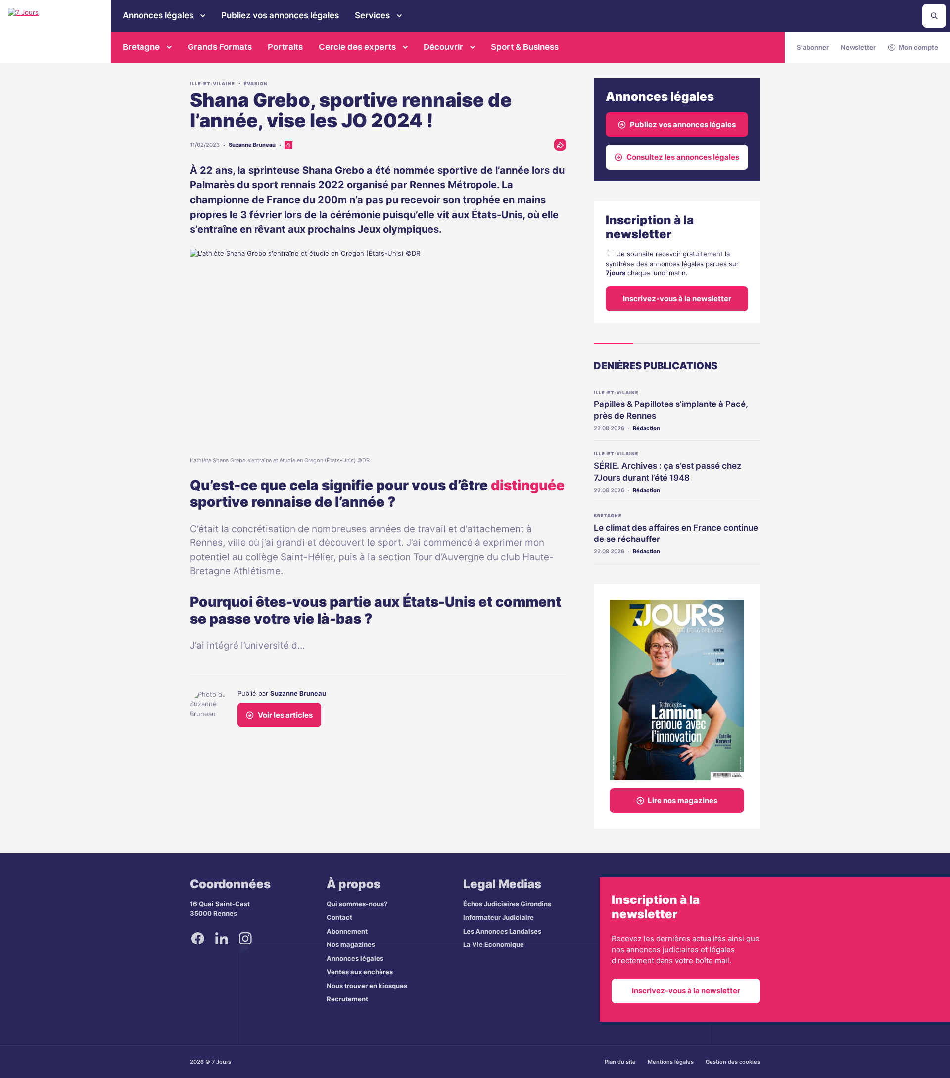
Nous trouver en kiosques (367, 985)
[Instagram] (245, 938)
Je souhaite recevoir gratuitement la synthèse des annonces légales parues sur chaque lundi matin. (672, 263)
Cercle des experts (357, 47)
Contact (339, 917)
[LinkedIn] (222, 938)
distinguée (528, 485)
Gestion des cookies (733, 1061)
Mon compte (918, 47)
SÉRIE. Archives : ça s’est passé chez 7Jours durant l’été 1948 (668, 472)
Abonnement (347, 931)
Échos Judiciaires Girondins (507, 904)
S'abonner (813, 47)
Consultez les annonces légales (682, 157)
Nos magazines (351, 944)
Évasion (256, 83)
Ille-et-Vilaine (212, 83)
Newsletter (858, 47)
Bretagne (141, 47)
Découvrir (443, 47)
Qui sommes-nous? (357, 904)
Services (372, 15)
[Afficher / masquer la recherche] (934, 16)
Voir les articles (285, 714)
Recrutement (347, 999)
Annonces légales (158, 15)
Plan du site (620, 1061)
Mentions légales (671, 1061)
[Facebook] (198, 938)
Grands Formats (220, 47)
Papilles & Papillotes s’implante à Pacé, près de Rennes (671, 410)
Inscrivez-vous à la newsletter (677, 298)
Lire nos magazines (682, 800)
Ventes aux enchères (360, 972)
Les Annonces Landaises (502, 931)
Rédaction (646, 428)
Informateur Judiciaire (498, 917)
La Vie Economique (493, 944)
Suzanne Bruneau (252, 144)
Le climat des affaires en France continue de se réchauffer (676, 533)
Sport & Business (525, 47)
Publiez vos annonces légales (280, 15)
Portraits (285, 47)
